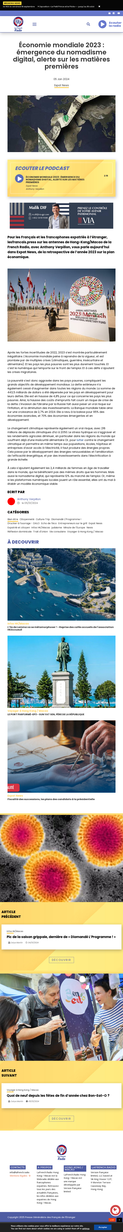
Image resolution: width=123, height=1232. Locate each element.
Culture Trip (43, 519)
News (90, 527)
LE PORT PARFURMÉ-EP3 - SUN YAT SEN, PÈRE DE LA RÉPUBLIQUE (46, 714)
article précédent (11, 914)
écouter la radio (115, 24)
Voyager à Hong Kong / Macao (85, 531)
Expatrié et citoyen (19, 527)
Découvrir (61, 960)
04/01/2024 (32, 942)
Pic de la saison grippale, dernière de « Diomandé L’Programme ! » (61, 937)
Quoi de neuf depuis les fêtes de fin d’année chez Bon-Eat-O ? (58, 1096)
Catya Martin (16, 1101)
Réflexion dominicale (20, 531)
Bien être (13, 519)
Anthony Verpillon (29, 499)
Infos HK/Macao (40, 527)
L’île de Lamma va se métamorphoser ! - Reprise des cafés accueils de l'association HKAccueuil (61, 628)
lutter (80, 440)
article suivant (9, 1073)
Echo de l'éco (49, 523)
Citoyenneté (27, 519)
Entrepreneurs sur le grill (72, 523)
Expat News (32, 185)
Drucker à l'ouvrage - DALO (24, 523)
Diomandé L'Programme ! (66, 519)
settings (85, 1228)
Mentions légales (18, 1175)
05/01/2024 (33, 1101)
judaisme (57, 527)
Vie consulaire (57, 531)
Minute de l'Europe (74, 527)
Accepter (103, 1227)
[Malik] (61, 215)
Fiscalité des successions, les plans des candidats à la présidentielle (51, 799)
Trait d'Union (40, 531)
